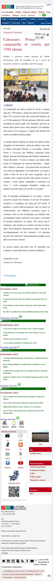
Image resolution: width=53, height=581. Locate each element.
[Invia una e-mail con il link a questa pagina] (43, 33)
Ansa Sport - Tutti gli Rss (8, 419)
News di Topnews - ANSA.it (8, 289)
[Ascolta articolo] (37, 37)
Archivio (32, 19)
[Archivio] (8, 561)
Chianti (18, 12)
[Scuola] (6, 28)
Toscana (15, 285)
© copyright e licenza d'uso (13, 571)
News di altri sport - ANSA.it (9, 392)
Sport (23, 285)
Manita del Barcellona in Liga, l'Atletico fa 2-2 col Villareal (22, 407)
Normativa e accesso (37, 480)
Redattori (5, 23)
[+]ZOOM (8, 105)
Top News (41, 19)
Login (48, 4)
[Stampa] (47, 33)
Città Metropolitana (38, 467)
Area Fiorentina (8, 12)
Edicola (30, 23)
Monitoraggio (20, 578)
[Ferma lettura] (42, 37)
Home (4, 19)
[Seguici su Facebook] (27, 561)
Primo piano (13, 19)
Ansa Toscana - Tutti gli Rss (8, 347)
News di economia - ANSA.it (9, 354)
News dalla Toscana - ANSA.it (9, 325)
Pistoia (31, 15)
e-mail (6, 553)
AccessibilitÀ (7, 578)
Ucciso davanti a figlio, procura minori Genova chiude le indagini (23, 329)
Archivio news (35, 453)
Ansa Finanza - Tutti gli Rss (8, 386)
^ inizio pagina (9, 275)
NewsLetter (16, 23)
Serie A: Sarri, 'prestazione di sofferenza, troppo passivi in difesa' (23, 403)
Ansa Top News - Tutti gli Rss (9, 318)
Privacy (38, 574)
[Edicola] (18, 561)
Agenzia (24, 19)
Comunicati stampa (37, 470)
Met (31, 493)
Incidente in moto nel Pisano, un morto (15, 339)
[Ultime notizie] (13, 561)
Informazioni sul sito (35, 571)
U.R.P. (32, 473)
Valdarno (15, 15)
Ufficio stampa (35, 476)
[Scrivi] (32, 561)
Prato (23, 15)
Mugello (41, 12)
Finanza (20, 285)
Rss (24, 23)
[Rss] (22, 561)
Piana (48, 12)
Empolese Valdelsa (30, 12)
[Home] (3, 561)
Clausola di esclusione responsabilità (17, 574)
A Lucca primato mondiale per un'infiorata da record (20, 343)
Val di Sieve (6, 15)
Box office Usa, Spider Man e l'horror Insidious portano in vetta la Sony (25, 312)
